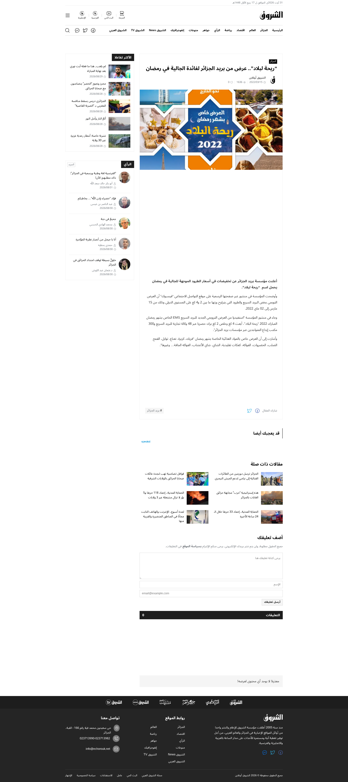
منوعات (193, 30)
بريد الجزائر (153, 411)
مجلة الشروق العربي (152, 775)
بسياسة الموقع (192, 546)
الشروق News (157, 30)
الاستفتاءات (106, 775)
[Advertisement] (211, 197)
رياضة (228, 30)
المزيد (71, 165)
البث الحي (132, 775)
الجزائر (264, 30)
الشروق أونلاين (257, 78)
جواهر (206, 30)
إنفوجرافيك (177, 30)
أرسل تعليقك (272, 602)
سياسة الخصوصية (86, 775)
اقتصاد (241, 30)
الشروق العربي (118, 30)
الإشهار (68, 775)
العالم (252, 30)
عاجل (119, 775)
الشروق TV (137, 30)
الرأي (217, 30)
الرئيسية (277, 30)
